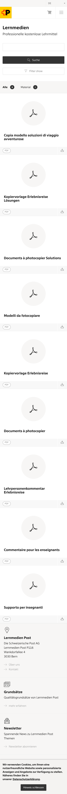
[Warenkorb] (49, 12)
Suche (36, 60)
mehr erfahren (17, 705)
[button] (33, 787)
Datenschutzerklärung (26, 779)
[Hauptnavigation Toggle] (61, 12)
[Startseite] (6, 12)
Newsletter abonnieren (22, 746)
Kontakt (13, 669)
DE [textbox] (49, 3)
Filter (35, 71)
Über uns (14, 664)
